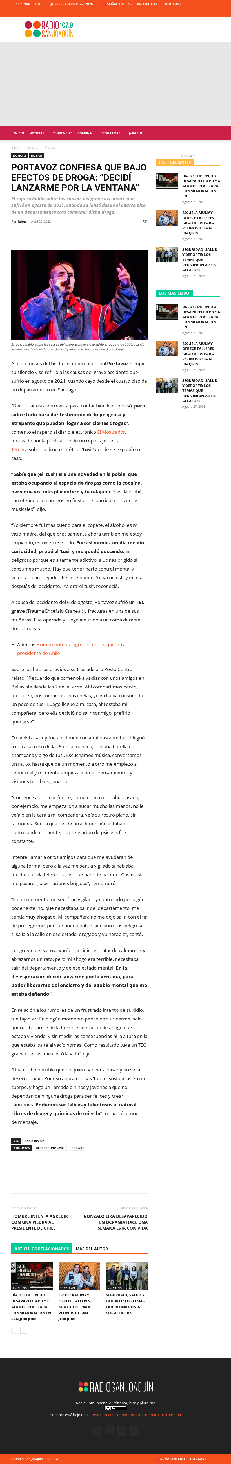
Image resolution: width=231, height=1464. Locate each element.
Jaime (22, 221)
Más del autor (92, 1248)
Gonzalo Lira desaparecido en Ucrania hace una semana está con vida (116, 1222)
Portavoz (77, 1148)
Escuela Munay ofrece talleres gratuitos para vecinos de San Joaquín (74, 1307)
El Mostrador (111, 432)
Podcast (173, 4)
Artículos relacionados (42, 1248)
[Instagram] (197, 12)
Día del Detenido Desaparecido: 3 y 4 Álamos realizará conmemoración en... (201, 186)
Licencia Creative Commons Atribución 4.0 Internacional (135, 1414)
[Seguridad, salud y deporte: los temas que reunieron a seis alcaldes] (127, 1276)
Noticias (36, 133)
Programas (110, 133)
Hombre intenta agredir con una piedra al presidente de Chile (39, 1222)
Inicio (19, 133)
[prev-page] (14, 1330)
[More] (141, 234)
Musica (36, 155)
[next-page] (23, 1330)
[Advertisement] (115, 83)
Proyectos (147, 4)
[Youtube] (215, 12)
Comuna (84, 133)
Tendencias (62, 133)
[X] (206, 12)
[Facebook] (187, 12)
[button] (213, 133)
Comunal (20, 1287)
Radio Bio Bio (35, 1141)
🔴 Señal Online (117, 4)
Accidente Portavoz (50, 1148)
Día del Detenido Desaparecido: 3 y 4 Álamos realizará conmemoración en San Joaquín (31, 1307)
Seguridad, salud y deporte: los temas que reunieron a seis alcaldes (199, 259)
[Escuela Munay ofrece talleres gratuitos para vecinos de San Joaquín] (79, 1276)
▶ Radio (135, 133)
